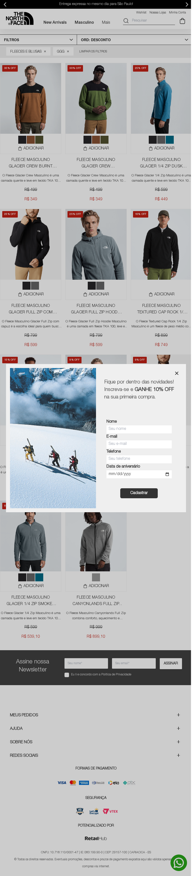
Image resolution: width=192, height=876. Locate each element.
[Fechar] (177, 373)
